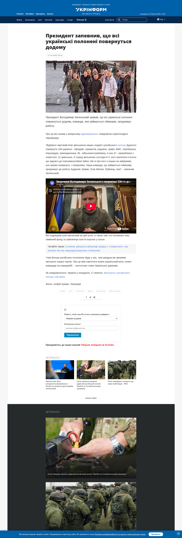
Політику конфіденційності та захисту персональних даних (120, 534)
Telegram (85, 345)
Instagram (96, 345)
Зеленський (100, 291)
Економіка (30, 20)
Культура (60, 20)
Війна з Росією (114, 291)
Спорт (70, 20)
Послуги (20, 14)
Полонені (80, 291)
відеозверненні (89, 134)
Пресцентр (40, 14)
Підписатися (73, 335)
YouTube (109, 345)
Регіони (48, 20)
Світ (40, 20)
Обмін (63, 291)
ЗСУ (70, 291)
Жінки (90, 291)
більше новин (91, 398)
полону (121, 145)
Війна (19, 20)
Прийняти (155, 534)
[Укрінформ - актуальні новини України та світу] (91, 9)
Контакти (109, 20)
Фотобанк (30, 14)
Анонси (50, 14)
